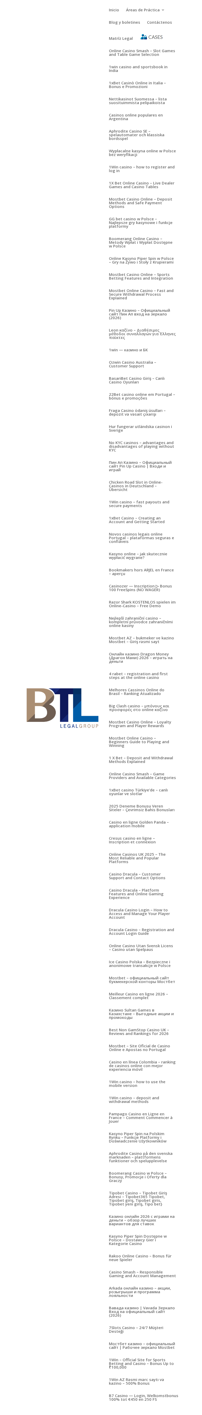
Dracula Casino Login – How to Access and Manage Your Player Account (139, 914)
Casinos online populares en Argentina (136, 117)
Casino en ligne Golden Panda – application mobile (139, 824)
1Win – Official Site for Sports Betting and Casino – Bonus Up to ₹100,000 (141, 1364)
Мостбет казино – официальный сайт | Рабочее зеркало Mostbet (142, 1346)
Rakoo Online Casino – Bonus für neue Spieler (140, 1258)
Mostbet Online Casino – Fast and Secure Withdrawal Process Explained (141, 294)
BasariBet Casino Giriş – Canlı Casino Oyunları (137, 380)
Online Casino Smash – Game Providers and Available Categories (142, 776)
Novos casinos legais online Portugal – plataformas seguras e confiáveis (141, 538)
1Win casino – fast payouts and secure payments (139, 504)
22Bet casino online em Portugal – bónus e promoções (142, 396)
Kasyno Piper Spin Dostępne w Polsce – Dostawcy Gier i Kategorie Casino (138, 1240)
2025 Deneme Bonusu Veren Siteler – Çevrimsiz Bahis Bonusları (142, 808)
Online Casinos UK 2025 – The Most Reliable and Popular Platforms (137, 858)
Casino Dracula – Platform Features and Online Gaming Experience (136, 894)
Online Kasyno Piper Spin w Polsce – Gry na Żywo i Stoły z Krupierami (141, 260)
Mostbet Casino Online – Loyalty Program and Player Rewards (140, 724)
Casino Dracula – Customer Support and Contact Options (137, 876)
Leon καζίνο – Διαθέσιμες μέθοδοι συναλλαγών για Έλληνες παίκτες (142, 334)
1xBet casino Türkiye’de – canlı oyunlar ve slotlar (138, 792)
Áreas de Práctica (143, 10)
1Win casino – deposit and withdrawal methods (134, 1100)
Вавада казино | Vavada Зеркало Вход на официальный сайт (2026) (142, 1312)
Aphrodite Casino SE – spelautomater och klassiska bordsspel (136, 135)
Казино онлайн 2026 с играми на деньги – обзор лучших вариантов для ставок (142, 1220)
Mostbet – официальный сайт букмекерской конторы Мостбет (142, 980)
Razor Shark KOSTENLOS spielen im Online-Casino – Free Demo (142, 604)
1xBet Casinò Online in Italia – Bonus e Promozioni (137, 85)
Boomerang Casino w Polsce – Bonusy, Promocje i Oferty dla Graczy (138, 1177)
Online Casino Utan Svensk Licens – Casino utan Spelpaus (141, 948)
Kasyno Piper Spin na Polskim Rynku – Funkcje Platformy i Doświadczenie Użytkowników (137, 1138)
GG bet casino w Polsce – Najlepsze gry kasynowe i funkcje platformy (141, 223)
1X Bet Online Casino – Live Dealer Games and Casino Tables (141, 185)
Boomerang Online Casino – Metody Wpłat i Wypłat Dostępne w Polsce (141, 243)
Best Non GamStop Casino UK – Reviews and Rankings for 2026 (139, 1032)
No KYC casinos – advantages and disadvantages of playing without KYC (141, 447)
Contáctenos (159, 22)
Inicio (114, 10)
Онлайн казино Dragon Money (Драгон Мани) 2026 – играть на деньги (141, 658)
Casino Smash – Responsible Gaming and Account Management (142, 1274)
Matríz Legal (121, 38)
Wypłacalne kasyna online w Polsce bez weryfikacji (142, 153)
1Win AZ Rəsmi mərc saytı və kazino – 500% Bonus (136, 1382)
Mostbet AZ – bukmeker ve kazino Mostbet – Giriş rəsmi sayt (141, 640)
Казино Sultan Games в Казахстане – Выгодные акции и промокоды (141, 1014)
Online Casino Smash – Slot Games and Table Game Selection (142, 53)
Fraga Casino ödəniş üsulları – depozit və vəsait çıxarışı (137, 413)
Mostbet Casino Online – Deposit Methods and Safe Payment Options (140, 203)
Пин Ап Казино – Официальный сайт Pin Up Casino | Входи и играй (140, 466)
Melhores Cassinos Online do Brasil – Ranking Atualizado (136, 692)
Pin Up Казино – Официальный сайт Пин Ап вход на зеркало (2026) (139, 314)
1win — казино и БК (128, 350)
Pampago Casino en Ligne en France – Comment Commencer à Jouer (141, 1118)
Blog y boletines (124, 22)
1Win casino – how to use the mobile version (137, 1084)
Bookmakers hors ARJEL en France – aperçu (141, 572)
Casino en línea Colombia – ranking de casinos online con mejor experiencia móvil (142, 1066)
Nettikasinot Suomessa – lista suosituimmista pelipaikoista (138, 101)
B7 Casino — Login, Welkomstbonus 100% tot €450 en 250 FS (143, 1398)
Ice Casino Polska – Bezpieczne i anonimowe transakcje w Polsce (140, 964)
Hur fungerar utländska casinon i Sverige (140, 429)
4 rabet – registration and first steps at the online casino (138, 676)
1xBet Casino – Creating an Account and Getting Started (137, 520)
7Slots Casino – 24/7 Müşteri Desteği (136, 1330)
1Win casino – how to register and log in (142, 169)
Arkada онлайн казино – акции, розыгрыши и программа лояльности (140, 1292)
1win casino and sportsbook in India (138, 69)
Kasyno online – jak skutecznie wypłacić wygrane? (138, 556)
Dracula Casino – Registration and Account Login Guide (141, 932)
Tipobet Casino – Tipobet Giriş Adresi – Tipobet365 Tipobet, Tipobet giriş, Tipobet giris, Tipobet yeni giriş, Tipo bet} (138, 1199)
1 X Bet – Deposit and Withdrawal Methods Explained (141, 760)
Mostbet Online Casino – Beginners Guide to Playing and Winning (139, 742)
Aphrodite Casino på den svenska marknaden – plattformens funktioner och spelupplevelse (141, 1157)
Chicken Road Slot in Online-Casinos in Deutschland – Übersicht (136, 486)
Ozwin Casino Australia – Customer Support (132, 364)
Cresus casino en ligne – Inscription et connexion (132, 840)
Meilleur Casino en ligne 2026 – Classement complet (138, 996)
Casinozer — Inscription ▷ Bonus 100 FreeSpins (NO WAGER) (140, 588)
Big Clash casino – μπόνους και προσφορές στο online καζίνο (139, 708)
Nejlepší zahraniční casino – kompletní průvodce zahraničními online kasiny (141, 622)
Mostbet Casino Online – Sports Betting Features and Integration (141, 277)
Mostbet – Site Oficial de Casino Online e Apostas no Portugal (139, 1048)
